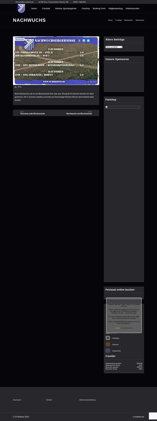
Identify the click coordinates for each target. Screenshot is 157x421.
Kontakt (49, 400)
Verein (34, 8)
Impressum (17, 400)
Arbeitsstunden (132, 8)
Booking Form (99, 8)
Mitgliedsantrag (116, 8)
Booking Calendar (113, 333)
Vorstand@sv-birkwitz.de (24, 2)
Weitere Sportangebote (65, 8)
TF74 (19, 87)
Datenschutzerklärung (87, 400)
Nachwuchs (20, 39)
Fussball (46, 8)
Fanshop (86, 8)
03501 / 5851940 (79, 2)
